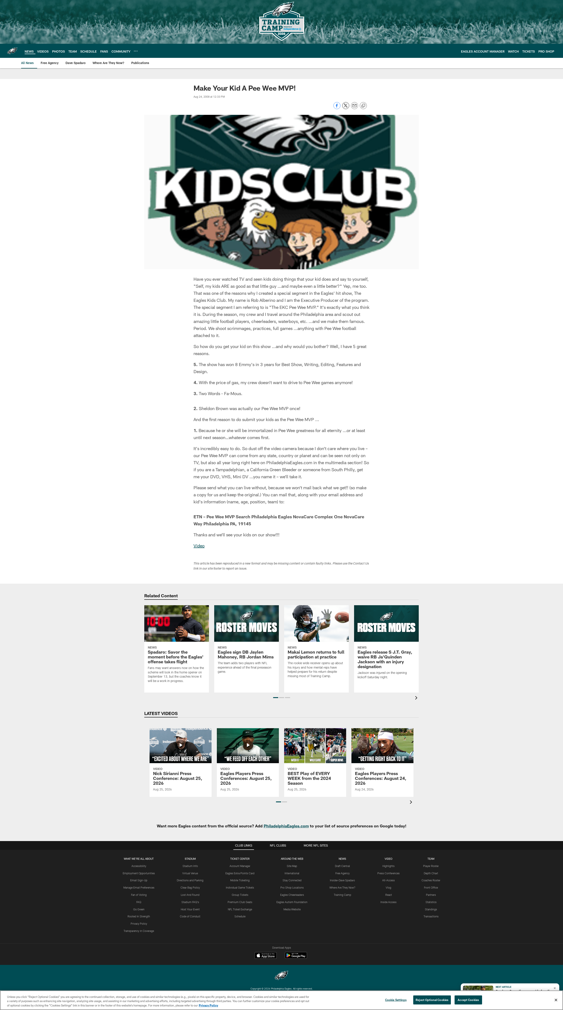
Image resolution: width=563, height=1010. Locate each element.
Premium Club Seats (240, 902)
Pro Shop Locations (292, 887)
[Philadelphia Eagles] (281, 976)
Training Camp (342, 894)
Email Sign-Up (138, 880)
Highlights (388, 865)
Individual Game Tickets (240, 887)
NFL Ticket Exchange (240, 909)
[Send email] (354, 108)
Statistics (431, 902)
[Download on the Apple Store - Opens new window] (265, 956)
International (292, 873)
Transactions (431, 916)
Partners (431, 894)
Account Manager (240, 865)
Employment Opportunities (139, 873)
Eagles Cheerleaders (292, 894)
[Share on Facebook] (336, 108)
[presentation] (417, 698)
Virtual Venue (190, 873)
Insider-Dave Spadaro (342, 880)
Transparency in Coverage (139, 930)
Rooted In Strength (139, 916)
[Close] (556, 1000)
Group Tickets (240, 894)
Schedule (239, 916)
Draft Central (342, 865)
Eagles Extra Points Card (239, 873)
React (388, 894)
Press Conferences (388, 873)
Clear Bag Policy (190, 887)
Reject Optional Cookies (432, 999)
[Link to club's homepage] (12, 51)
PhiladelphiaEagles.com (286, 825)
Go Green (138, 909)
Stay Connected (292, 880)
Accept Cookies (468, 999)
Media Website (292, 909)
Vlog (388, 887)
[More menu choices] (135, 51)
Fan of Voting (139, 894)
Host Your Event (190, 909)
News (342, 858)
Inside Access (388, 902)
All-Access (388, 880)
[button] (276, 697)
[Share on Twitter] (345, 108)
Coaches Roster (431, 880)
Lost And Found (190, 894)
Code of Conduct (190, 916)
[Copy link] (363, 106)
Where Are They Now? (342, 887)
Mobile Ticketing (240, 880)
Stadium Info (190, 865)
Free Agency (342, 873)
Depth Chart (431, 873)
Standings (431, 909)
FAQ (138, 902)
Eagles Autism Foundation (291, 902)
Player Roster (431, 865)
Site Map (292, 865)
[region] (281, 1000)
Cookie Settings (396, 999)
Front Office (431, 887)
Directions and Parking (190, 880)
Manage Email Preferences (138, 887)
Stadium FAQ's (190, 902)
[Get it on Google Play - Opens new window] (296, 957)
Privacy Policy (139, 923)
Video (199, 545)
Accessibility (139, 865)
